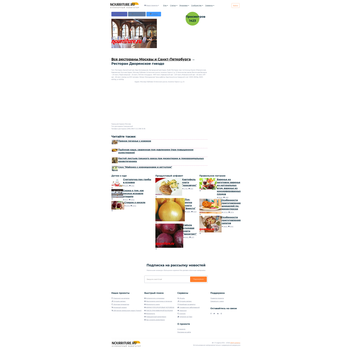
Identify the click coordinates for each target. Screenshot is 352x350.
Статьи (173, 5)
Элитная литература (121, 304)
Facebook (120, 14)
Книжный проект (120, 307)
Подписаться (198, 279)
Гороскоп (183, 310)
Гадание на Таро (185, 317)
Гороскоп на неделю (121, 298)
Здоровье (183, 5)
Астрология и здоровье (155, 298)
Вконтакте (138, 14)
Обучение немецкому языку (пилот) (127, 310)
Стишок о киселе (134, 202)
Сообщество (196, 5)
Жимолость (150, 313)
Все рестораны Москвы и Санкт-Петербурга (151, 59)
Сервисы (209, 5)
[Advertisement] (159, 52)
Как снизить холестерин (155, 320)
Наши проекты (152, 5)
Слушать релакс (119, 301)
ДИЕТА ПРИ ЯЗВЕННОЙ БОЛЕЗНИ (159, 310)
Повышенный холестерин (156, 317)
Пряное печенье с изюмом (134, 141)
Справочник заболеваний (189, 307)
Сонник (182, 313)
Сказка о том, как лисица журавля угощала (133, 193)
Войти (235, 5)
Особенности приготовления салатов (231, 220)
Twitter (155, 14)
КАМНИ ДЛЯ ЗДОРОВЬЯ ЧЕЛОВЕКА (160, 307)
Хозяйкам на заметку (187, 304)
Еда (165, 5)
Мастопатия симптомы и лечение (159, 301)
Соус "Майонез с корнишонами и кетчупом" (145, 167)
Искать (182, 298)
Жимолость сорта (153, 304)
